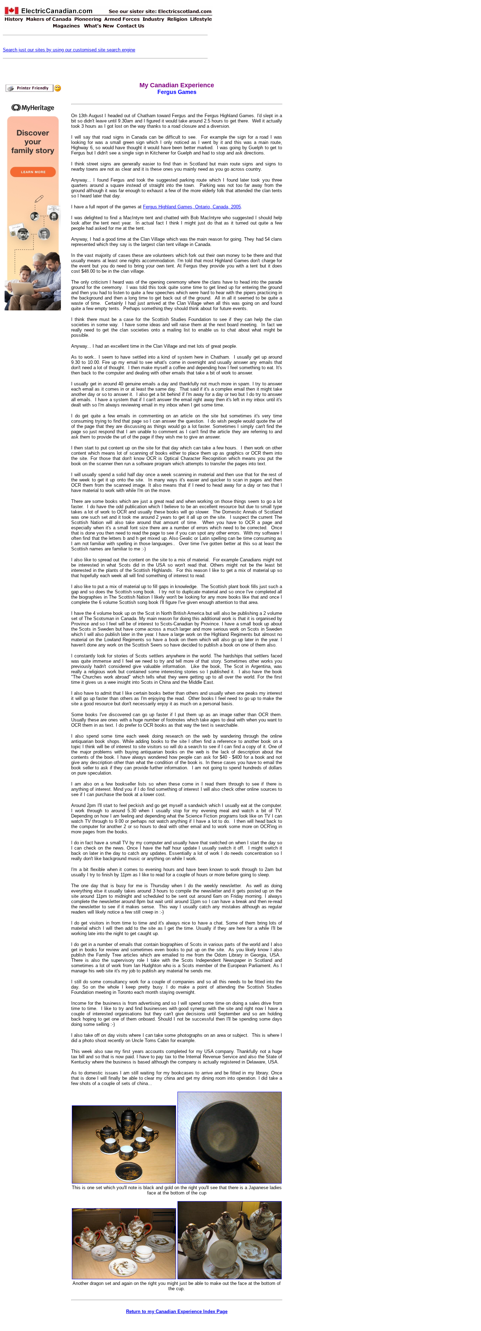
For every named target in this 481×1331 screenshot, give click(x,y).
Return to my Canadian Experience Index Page (176, 1311)
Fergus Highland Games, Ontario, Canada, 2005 (192, 206)
